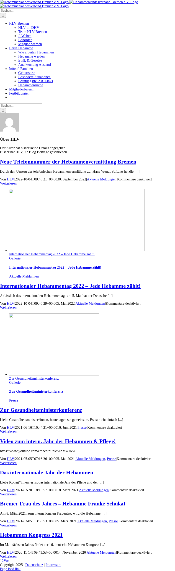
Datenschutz (34, 565)
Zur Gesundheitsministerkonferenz (34, 378)
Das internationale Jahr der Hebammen (46, 473)
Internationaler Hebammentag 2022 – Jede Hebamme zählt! (52, 254)
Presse (13, 400)
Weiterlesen (8, 183)
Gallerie (15, 258)
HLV (10, 179)
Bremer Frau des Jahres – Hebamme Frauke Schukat (62, 504)
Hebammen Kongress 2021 (31, 535)
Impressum (53, 565)
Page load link (10, 569)
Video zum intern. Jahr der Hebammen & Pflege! (58, 441)
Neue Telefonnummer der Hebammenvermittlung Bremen (68, 162)
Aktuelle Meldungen (101, 179)
